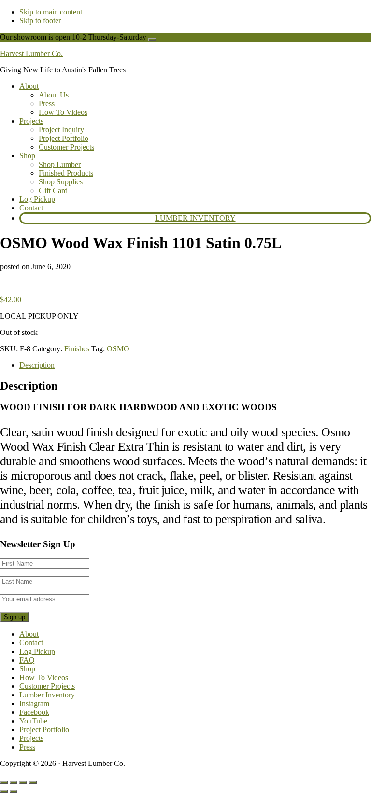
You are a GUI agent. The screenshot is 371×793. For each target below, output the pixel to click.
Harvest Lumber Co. (31, 53)
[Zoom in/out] (4, 782)
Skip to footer (40, 20)
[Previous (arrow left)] (4, 791)
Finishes (76, 349)
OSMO (118, 349)
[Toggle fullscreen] (13, 782)
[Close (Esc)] (33, 782)
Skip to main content (50, 12)
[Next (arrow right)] (13, 791)
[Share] (23, 782)
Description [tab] (37, 365)
